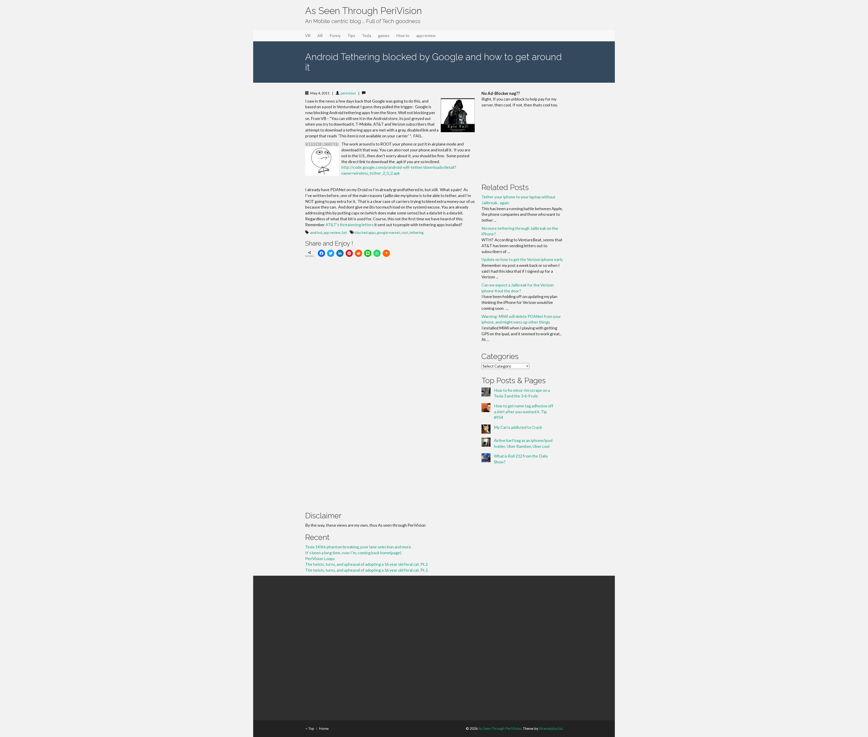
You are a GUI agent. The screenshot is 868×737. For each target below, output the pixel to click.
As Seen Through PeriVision (363, 10)
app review (426, 35)
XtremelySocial (550, 728)
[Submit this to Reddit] (358, 253)
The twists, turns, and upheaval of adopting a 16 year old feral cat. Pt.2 (366, 564)
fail (344, 232)
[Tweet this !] (330, 253)
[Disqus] (390, 323)
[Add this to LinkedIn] (340, 253)
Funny (335, 35)
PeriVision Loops (320, 558)
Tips (351, 35)
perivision (348, 93)
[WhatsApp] (377, 253)
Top (310, 728)
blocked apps (365, 232)
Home (324, 728)
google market (388, 232)
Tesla (366, 35)
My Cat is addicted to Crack (518, 427)
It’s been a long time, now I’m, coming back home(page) (353, 552)
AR (320, 35)
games (383, 35)
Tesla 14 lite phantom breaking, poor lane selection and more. (358, 546)
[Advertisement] (522, 144)
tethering (416, 232)
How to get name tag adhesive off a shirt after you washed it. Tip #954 (523, 411)
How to (402, 35)
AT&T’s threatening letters (350, 224)
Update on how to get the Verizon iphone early (522, 259)
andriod (316, 232)
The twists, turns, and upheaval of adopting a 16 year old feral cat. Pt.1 (366, 570)
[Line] (367, 253)
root (404, 232)
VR (308, 35)
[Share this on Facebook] (321, 253)
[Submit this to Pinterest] (349, 253)
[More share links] (386, 253)
